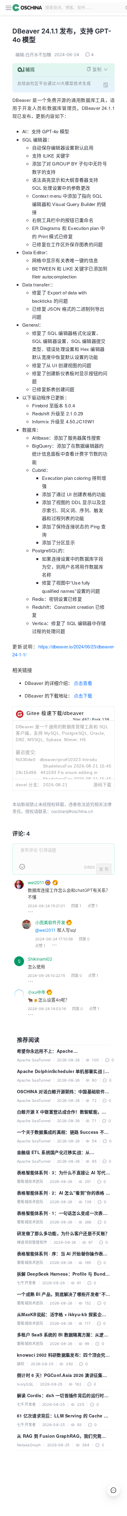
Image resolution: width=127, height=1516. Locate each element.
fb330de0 (25, 759)
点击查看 (83, 683)
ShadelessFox (57, 766)
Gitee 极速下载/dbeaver (55, 713)
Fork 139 (100, 719)
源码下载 (102, 784)
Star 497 (81, 719)
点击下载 (83, 696)
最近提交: (26, 752)
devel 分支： (29, 784)
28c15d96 (26, 772)
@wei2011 (45, 930)
